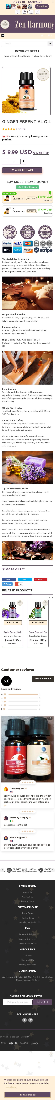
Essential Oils (27, 960)
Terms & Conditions (28, 944)
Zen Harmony (22, 1037)
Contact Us (27, 897)
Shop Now (42, 6)
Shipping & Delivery (28, 939)
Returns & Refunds (27, 934)
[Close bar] (53, 2)
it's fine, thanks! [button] (28, 1095)
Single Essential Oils (21, 56)
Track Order (27, 913)
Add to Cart (24, 170)
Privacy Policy (27, 901)
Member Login (27, 918)
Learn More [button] (11, 1087)
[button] (13, 129)
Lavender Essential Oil (15, 636)
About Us (27, 892)
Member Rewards (27, 922)
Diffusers (27, 955)
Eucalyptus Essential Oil (41, 636)
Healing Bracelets (27, 965)
